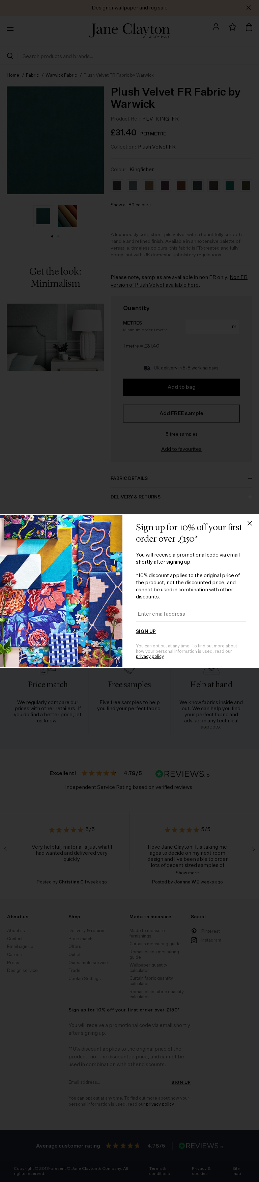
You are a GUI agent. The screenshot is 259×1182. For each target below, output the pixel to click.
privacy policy (150, 656)
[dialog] (129, 591)
